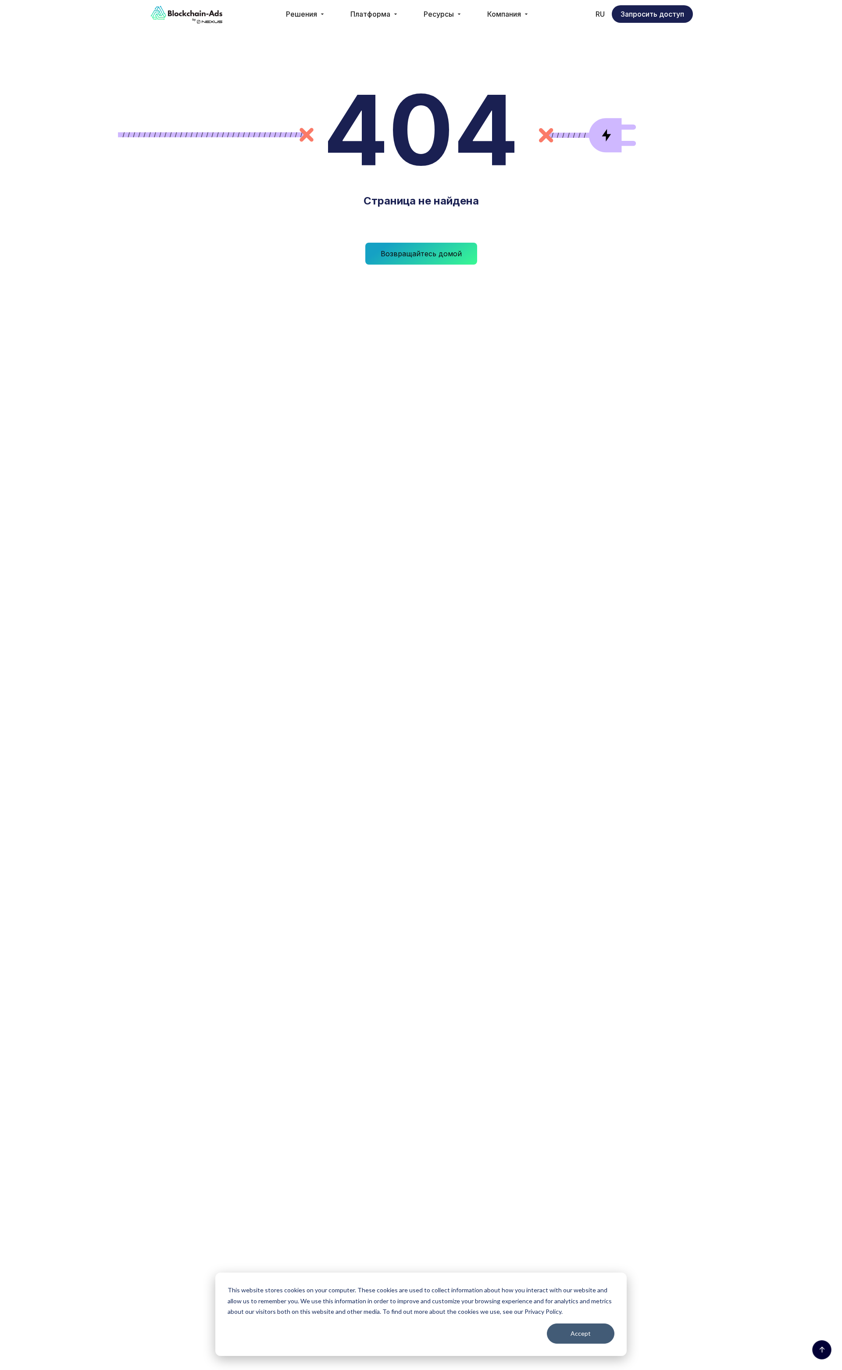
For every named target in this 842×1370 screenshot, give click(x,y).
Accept (581, 1333)
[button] (306, 14)
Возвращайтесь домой (421, 253)
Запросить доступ (652, 14)
